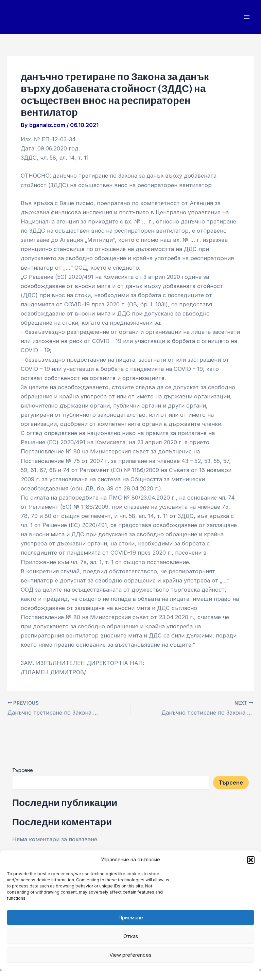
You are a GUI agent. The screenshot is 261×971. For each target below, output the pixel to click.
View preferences (130, 955)
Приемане (130, 917)
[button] (250, 860)
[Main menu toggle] (246, 17)
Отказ (130, 936)
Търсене (22, 770)
